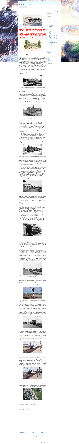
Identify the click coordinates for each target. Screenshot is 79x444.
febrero (50, 44)
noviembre (50, 25)
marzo (50, 34)
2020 (49, 51)
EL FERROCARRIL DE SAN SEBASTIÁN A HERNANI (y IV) (53, 38)
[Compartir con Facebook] (33, 404)
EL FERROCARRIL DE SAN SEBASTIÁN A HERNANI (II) (53, 42)
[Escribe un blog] (32, 404)
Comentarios (50, 67)
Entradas (49, 65)
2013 (49, 59)
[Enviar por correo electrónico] (31, 404)
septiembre (50, 27)
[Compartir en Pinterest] (34, 404)
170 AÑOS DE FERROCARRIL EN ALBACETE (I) (53, 36)
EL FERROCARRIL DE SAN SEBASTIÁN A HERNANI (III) (53, 40)
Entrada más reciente (23, 432)
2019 (49, 52)
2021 (49, 50)
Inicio (33, 432)
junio (49, 31)
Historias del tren (26, 5)
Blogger (44, 442)
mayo (50, 32)
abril (49, 33)
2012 (49, 60)
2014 (49, 58)
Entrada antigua (43, 432)
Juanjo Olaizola (25, 404)
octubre (50, 26)
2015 (49, 57)
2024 (49, 46)
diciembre (50, 24)
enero (50, 45)
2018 (49, 53)
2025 (49, 23)
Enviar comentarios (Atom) (34, 436)
